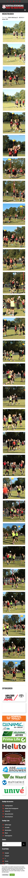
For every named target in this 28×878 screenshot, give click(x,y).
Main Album (4, 17)
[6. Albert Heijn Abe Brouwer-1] (14, 767)
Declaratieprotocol (9, 816)
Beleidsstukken (8, 830)
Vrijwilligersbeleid (9, 805)
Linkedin (6, 864)
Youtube (6, 861)
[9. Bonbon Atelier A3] (13, 752)
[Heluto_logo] (14, 744)
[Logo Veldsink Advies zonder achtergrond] (14, 732)
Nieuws (6, 833)
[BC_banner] (14, 703)
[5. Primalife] (14, 738)
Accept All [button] (12, 874)
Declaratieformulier (9, 814)
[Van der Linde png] (14, 693)
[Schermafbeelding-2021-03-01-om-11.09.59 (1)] (14, 774)
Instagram (7, 856)
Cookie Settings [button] (5, 874)
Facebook (7, 853)
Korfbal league (8, 825)
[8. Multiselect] (13, 781)
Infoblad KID (7, 811)
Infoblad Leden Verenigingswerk (11, 808)
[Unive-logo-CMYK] (14, 787)
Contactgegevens (8, 835)
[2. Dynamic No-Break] (13, 723)
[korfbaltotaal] (14, 716)
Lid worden (7, 827)
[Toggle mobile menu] (25, 10)
